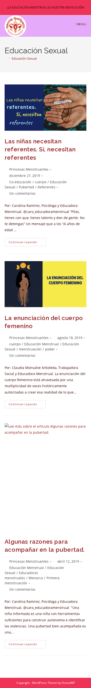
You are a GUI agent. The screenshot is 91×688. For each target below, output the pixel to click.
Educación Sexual (24, 58)
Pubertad (26, 187)
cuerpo (40, 182)
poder (50, 349)
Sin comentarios (22, 193)
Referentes (46, 187)
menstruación (30, 349)
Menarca (36, 578)
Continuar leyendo (27, 243)
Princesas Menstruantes (29, 169)
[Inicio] (6, 58)
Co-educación (20, 182)
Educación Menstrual (41, 344)
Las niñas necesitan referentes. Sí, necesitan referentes (40, 149)
